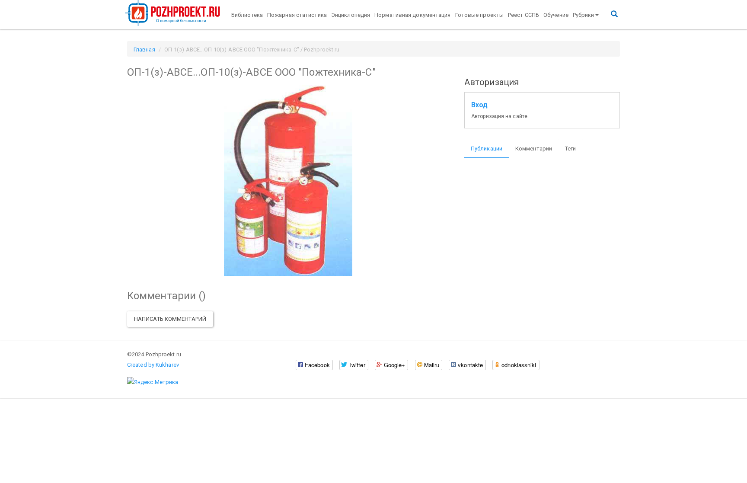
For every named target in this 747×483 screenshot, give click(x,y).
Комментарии (533, 148)
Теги (570, 148)
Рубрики (583, 15)
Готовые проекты (479, 15)
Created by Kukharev (153, 364)
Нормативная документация (412, 15)
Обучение (555, 15)
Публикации (486, 148)
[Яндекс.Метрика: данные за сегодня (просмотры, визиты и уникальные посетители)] (152, 382)
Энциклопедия (350, 15)
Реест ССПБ (523, 15)
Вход (479, 105)
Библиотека (247, 15)
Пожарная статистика (297, 15)
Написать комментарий (170, 319)
